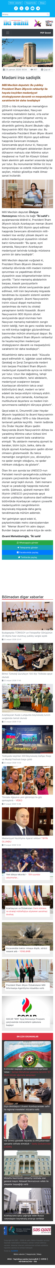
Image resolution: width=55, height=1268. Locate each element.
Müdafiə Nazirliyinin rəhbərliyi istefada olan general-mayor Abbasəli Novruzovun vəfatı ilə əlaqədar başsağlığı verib (26, 1181)
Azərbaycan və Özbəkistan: (26, 911)
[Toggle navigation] (7, 32)
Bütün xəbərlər (15, 3)
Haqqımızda (31, 3)
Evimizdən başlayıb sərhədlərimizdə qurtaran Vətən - (27, 1072)
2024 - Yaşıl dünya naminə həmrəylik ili (22, 1259)
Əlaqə (42, 3)
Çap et (46, 69)
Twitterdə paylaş (28, 557)
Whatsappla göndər (28, 542)
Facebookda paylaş (28, 552)
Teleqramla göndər (28, 547)
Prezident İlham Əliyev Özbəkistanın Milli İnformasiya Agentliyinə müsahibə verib (25, 986)
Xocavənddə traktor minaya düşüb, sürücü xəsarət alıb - (26, 950)
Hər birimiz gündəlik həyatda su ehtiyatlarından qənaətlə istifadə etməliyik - (27, 1143)
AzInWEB (14, 1251)
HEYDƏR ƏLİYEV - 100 (28, 1261)
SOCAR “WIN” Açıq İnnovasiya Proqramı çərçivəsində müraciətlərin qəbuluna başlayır (25, 1022)
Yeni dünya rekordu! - (23, 876)
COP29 (43, 1259)
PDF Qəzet (45, 32)
